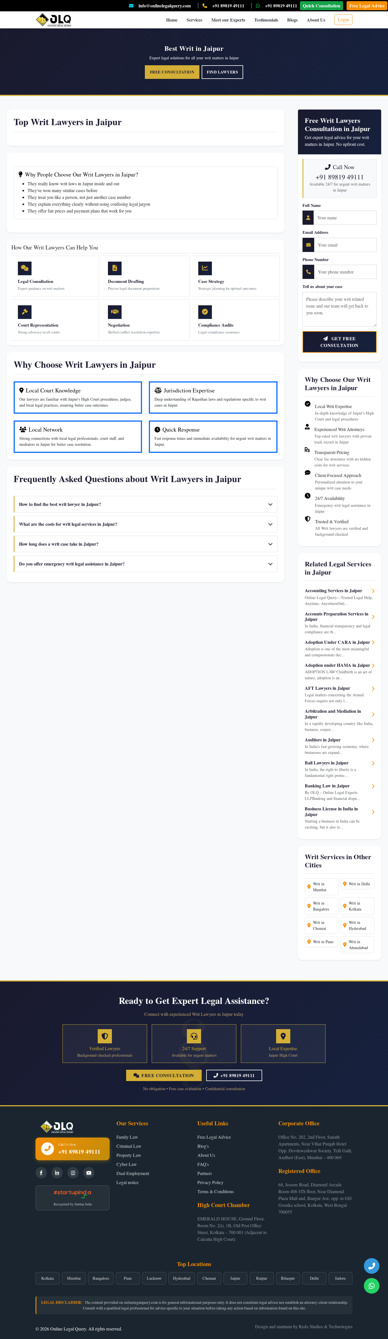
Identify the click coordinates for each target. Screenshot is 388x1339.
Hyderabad (181, 1278)
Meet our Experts (228, 19)
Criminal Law (128, 1146)
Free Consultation (172, 72)
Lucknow (154, 1278)
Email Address (315, 232)
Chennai (209, 1278)
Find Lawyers (222, 72)
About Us (316, 19)
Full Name (312, 205)
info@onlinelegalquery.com (165, 5)
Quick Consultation (321, 5)
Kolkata (47, 1278)
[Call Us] (371, 1266)
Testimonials (266, 19)
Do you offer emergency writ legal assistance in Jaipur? (72, 563)
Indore (340, 1278)
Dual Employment (132, 1173)
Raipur (261, 1278)
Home (172, 19)
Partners (204, 1173)
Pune (128, 1278)
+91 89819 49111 (228, 5)
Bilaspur (288, 1278)
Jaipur (235, 1278)
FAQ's (203, 1164)
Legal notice (127, 1182)
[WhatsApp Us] (371, 1286)
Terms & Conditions (215, 1191)
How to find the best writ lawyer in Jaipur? (60, 504)
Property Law (128, 1155)
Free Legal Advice (367, 5)
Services (194, 19)
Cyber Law (126, 1164)
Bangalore (101, 1278)
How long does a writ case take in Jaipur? (59, 544)
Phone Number (316, 259)
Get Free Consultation (339, 341)
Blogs (292, 19)
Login (343, 19)
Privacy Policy (210, 1182)
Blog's (203, 1146)
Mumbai (74, 1278)
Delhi (314, 1278)
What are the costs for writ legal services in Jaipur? (68, 524)
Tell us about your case (322, 286)
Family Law (127, 1137)
